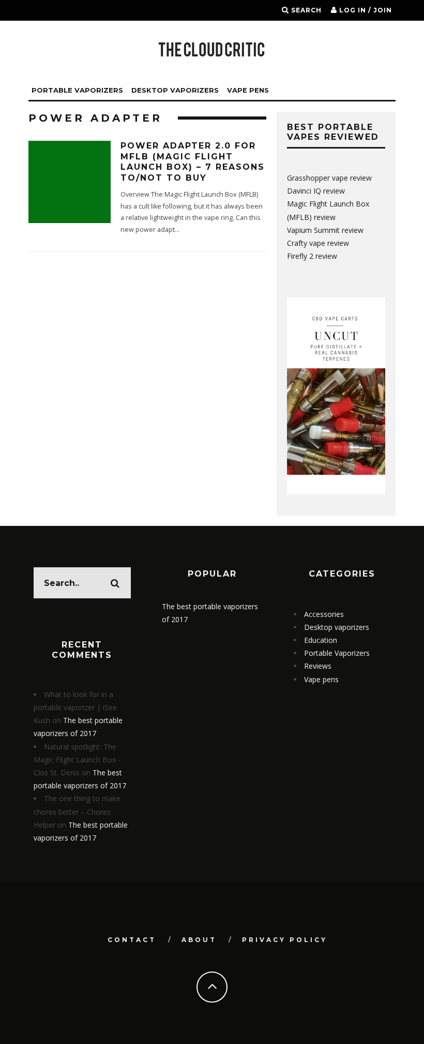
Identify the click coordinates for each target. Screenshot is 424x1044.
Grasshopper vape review (329, 178)
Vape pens (321, 679)
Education (320, 640)
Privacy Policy (284, 940)
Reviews (317, 666)
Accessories (324, 614)
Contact (132, 940)
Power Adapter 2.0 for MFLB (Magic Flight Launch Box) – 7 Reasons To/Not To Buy (192, 162)
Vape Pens (248, 90)
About (199, 940)
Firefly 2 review (312, 256)
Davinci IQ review (316, 191)
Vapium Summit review (325, 230)
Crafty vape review (318, 243)
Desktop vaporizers (175, 90)
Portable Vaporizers (77, 90)
